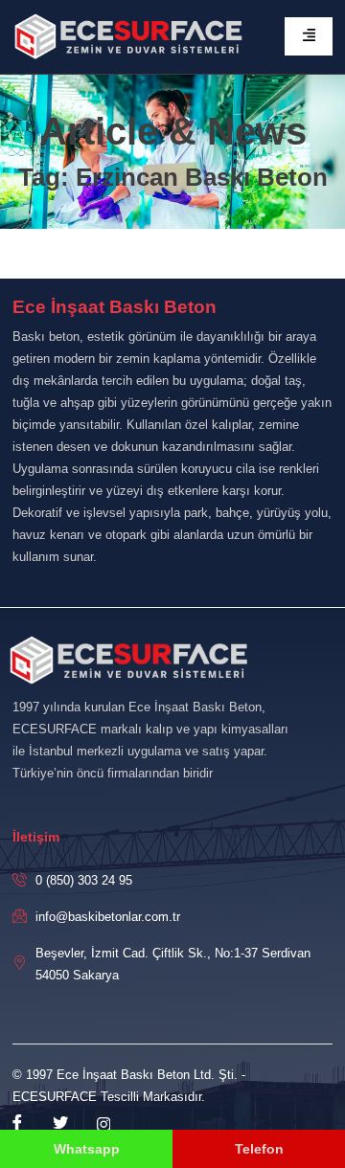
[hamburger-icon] (309, 36)
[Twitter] (60, 1124)
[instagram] (103, 1124)
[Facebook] (17, 1124)
